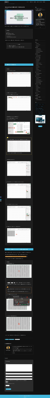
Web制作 (37, 47)
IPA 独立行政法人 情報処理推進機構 (38, 108)
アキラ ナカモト (8, 350)
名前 (6, 372)
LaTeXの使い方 (37, 78)
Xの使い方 (37, 68)
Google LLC (36, 107)
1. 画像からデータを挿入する (12, 45)
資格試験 (37, 95)
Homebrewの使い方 (38, 87)
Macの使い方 (37, 43)
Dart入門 (37, 85)
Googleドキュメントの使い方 (39, 64)
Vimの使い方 (37, 90)
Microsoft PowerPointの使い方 (39, 81)
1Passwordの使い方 (38, 59)
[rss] (44, 0)
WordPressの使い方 (38, 52)
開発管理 (37, 98)
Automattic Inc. (36, 105)
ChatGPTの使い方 (38, 60)
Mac (36, 42)
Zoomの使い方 (37, 69)
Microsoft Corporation (17, 339)
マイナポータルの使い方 (38, 70)
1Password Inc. (36, 104)
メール (7, 375)
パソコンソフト (7, 339)
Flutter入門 (37, 86)
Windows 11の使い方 (38, 56)
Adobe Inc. (40, 104)
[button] (0, 197)
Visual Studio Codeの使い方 (39, 99)
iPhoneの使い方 (37, 94)
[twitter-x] (43, 0)
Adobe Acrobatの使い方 (38, 77)
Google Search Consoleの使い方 (39, 51)
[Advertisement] (19, 55)
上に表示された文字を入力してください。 (10, 383)
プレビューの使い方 (38, 44)
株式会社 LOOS (39, 113)
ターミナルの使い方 (38, 91)
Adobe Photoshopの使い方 (39, 73)
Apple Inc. (43, 104)
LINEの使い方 (37, 65)
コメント (7, 363)
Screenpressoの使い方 (38, 55)
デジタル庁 (36, 113)
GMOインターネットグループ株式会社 (39, 106)
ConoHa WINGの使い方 (38, 48)
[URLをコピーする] (0, 200)
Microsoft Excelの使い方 (11, 339)
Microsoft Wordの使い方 (38, 82)
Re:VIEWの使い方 (38, 74)
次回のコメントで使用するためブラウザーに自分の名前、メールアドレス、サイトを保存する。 (16, 380)
